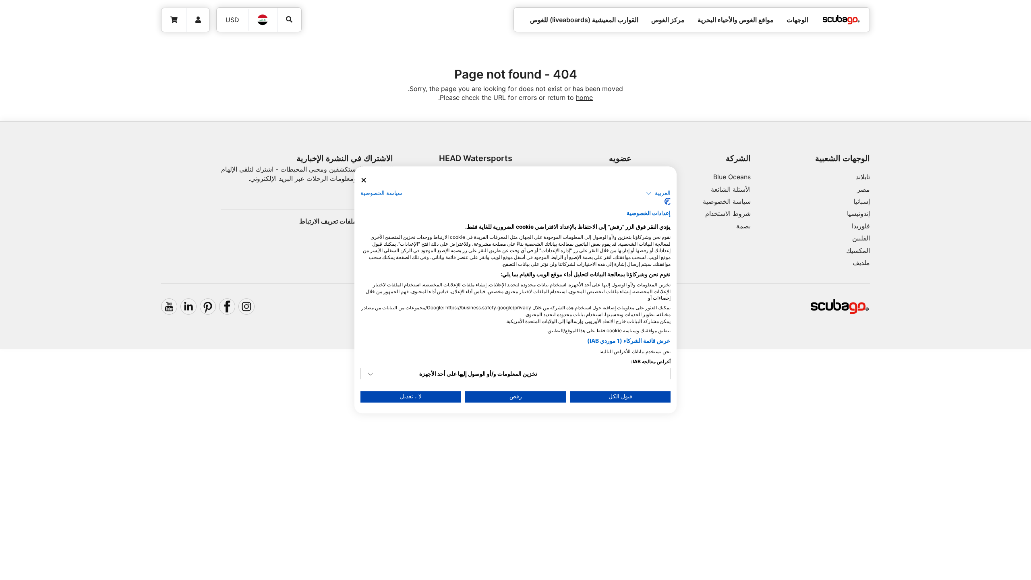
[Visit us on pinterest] (208, 306)
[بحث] (289, 19)
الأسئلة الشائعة (731, 189)
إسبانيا (861, 201)
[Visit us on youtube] (169, 306)
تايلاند (863, 177)
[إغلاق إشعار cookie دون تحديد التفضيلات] (363, 180)
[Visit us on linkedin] (188, 306)
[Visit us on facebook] (227, 306)
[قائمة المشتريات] (173, 20)
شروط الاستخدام (728, 213)
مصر (863, 189)
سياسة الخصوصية (727, 201)
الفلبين (861, 238)
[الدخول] (197, 20)
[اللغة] (262, 20)
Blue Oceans (732, 177)
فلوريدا (861, 226)
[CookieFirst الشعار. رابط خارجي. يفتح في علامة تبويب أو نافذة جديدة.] (668, 201)
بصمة (743, 226)
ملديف (861, 263)
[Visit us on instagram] (246, 306)
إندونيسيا (858, 213)
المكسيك (858, 250)
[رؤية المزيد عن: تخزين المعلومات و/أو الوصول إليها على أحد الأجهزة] (370, 375)
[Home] (841, 20)
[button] (658, 193)
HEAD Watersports (475, 158)
